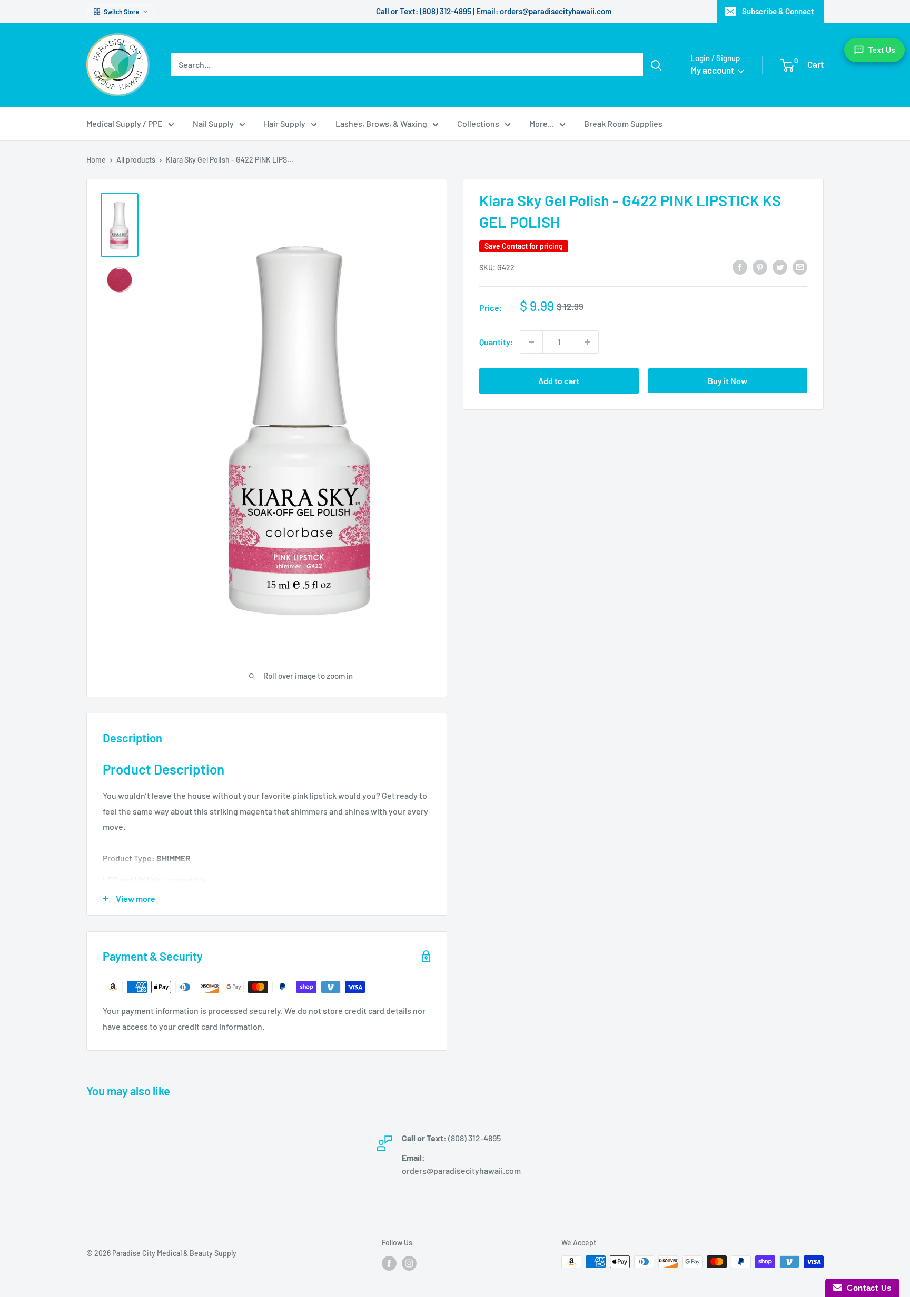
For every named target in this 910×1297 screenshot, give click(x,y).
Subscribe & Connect (778, 11)
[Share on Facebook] (740, 266)
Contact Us (867, 1287)
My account (713, 70)
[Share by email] (800, 266)
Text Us (881, 50)
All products (135, 159)
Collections (478, 123)
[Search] (656, 64)
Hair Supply (284, 123)
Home (96, 159)
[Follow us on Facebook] (389, 1262)
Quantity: (496, 342)
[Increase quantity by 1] (587, 342)
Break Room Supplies (623, 123)
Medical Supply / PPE (124, 123)
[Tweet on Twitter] (780, 266)
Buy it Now (727, 381)
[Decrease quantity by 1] (531, 342)
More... (541, 123)
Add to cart (558, 381)
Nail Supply (213, 123)
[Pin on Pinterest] (760, 266)
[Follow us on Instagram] (409, 1262)
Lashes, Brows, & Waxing (381, 123)
